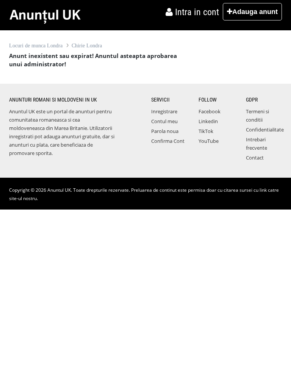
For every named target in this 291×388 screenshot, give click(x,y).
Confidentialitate (265, 129)
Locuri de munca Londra (36, 45)
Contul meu (164, 121)
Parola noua (164, 131)
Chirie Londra (87, 45)
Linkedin (208, 121)
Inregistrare (164, 111)
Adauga (255, 12)
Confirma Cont (168, 141)
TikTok (206, 131)
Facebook (210, 111)
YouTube (209, 141)
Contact (255, 157)
